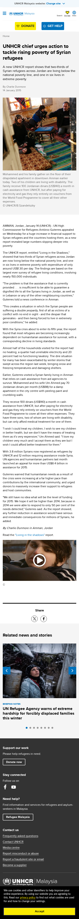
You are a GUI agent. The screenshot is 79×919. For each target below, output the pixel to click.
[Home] (21, 14)
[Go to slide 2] (31, 729)
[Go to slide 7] (49, 729)
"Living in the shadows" (30, 535)
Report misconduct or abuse (21, 853)
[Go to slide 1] (27, 729)
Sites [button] (74, 15)
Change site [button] (53, 3)
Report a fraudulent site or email (23, 859)
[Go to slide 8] (53, 729)
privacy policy (27, 897)
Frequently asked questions (20, 836)
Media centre (11, 848)
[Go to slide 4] (38, 729)
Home (6, 36)
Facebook (5, 787)
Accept (39, 911)
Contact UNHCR (13, 842)
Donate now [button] (14, 762)
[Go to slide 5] (42, 729)
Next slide (72, 670)
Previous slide (6, 670)
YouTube (13, 787)
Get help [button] (53, 26)
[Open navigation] (4, 13)
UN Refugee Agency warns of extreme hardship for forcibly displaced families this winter (38, 713)
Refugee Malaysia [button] (19, 817)
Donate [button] (67, 15)
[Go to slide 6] (46, 729)
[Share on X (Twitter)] (34, 619)
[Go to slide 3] (35, 729)
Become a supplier (15, 865)
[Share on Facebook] (43, 619)
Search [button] (59, 15)
